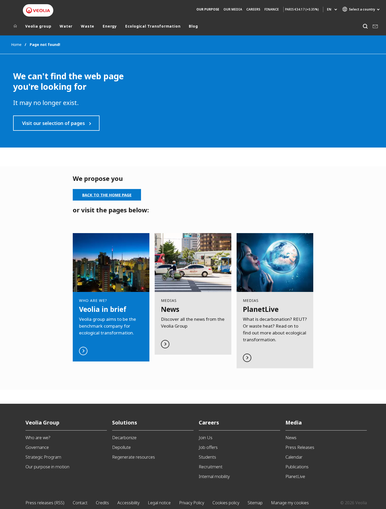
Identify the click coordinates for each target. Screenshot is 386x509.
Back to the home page (107, 194)
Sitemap (255, 503)
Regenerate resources (133, 457)
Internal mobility (214, 476)
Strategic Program (43, 457)
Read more (111, 297)
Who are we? (37, 437)
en (329, 9)
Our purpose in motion (47, 467)
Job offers (208, 447)
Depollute (121, 447)
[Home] (15, 27)
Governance (37, 447)
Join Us (205, 437)
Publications (297, 467)
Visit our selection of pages (53, 123)
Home (16, 44)
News (290, 437)
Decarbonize (124, 437)
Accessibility (128, 503)
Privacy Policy (191, 503)
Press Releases (299, 447)
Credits (102, 503)
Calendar (293, 457)
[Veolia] (38, 10)
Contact (80, 503)
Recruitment (210, 467)
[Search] (365, 26)
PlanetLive (295, 476)
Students (207, 457)
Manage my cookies (290, 503)
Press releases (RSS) (44, 503)
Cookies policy (225, 503)
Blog (193, 26)
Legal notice (159, 503)
